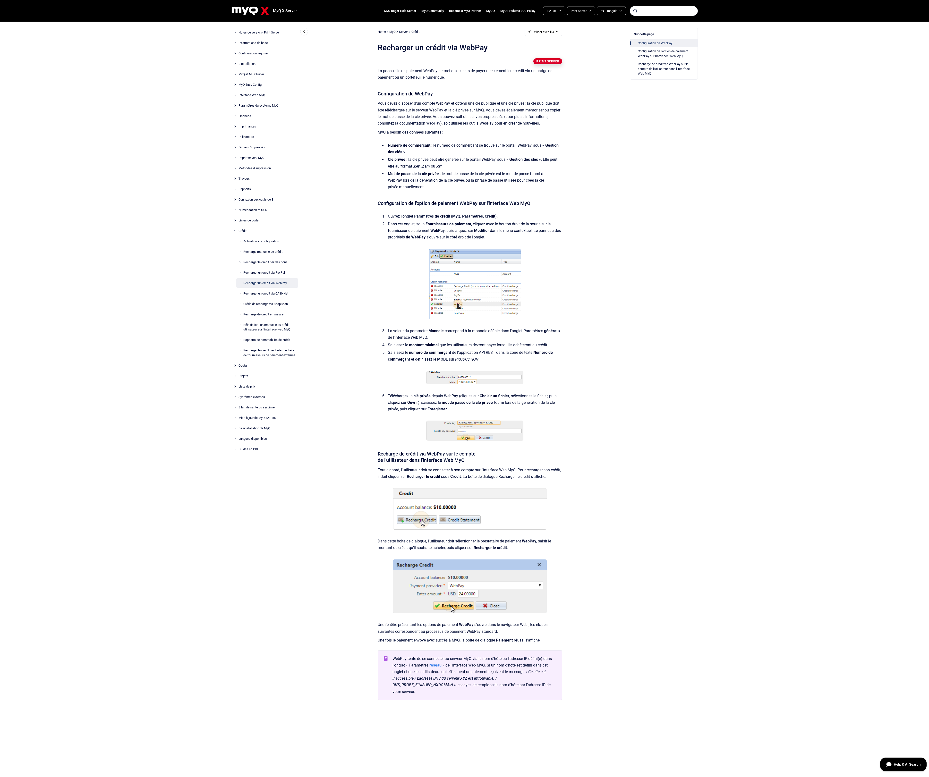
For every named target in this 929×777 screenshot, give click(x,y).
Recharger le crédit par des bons (265, 262)
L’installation (247, 64)
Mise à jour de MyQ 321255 (257, 418)
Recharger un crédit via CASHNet (265, 293)
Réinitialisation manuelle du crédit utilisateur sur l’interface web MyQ (266, 327)
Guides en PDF (249, 449)
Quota (243, 365)
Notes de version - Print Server (259, 32)
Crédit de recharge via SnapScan (265, 304)
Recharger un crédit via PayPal (264, 272)
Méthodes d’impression (255, 168)
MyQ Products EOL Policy (517, 11)
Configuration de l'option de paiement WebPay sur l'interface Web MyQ (663, 53)
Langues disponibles (253, 438)
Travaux (244, 178)
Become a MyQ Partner (465, 11)
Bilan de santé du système (257, 407)
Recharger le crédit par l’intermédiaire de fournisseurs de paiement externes (269, 352)
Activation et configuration (261, 241)
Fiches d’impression (252, 147)
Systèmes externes (252, 397)
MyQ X (490, 11)
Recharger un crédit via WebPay (265, 283)
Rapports (245, 189)
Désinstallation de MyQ (254, 428)
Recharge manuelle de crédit (262, 251)
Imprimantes (247, 126)
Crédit (243, 231)
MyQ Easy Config (250, 84)
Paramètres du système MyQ (258, 105)
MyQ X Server (285, 10)
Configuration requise (253, 53)
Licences (245, 116)
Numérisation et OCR (253, 210)
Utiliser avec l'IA (543, 32)
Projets (243, 376)
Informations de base (253, 43)
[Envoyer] (635, 11)
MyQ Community (432, 11)
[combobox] (664, 11)
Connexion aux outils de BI (256, 199)
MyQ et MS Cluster (251, 74)
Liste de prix (247, 386)
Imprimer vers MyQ (251, 158)
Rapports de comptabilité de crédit (266, 340)
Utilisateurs (246, 137)
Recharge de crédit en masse (263, 314)
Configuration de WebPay (655, 43)
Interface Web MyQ (252, 95)
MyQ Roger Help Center (400, 11)
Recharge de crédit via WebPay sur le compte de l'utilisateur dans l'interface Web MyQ (664, 68)
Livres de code (248, 220)
